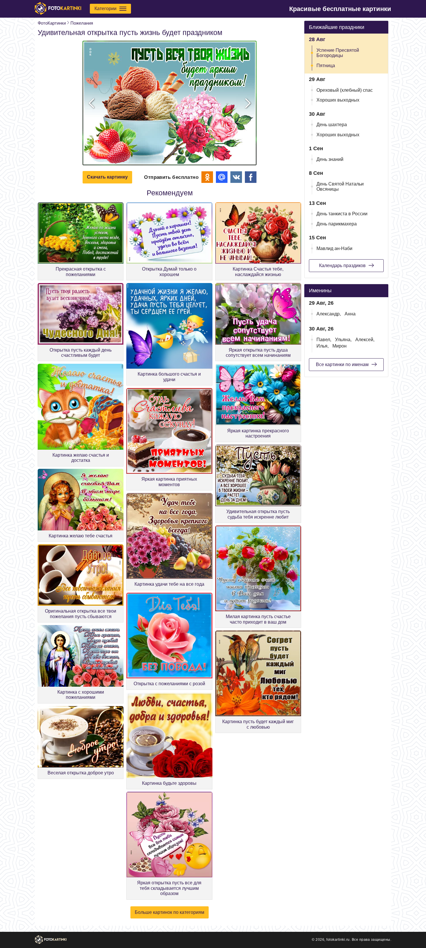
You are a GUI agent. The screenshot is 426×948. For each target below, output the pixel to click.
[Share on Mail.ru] (221, 177)
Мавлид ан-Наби (334, 248)
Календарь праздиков (342, 265)
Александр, (328, 313)
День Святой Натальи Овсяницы (340, 186)
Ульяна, (343, 339)
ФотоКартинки (52, 23)
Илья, (322, 345)
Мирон (339, 345)
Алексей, (364, 339)
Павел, (323, 339)
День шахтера (331, 124)
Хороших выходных (337, 100)
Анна (350, 313)
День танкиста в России (341, 213)
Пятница (325, 65)
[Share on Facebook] (250, 177)
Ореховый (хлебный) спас (344, 90)
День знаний (329, 159)
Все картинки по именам (342, 364)
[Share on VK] (236, 177)
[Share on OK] (207, 177)
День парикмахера (336, 223)
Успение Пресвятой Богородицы (337, 53)
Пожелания (81, 23)
